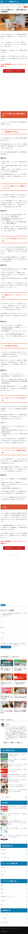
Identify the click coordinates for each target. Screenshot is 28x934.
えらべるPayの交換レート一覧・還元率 (17, 828)
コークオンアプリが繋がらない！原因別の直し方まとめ (17, 770)
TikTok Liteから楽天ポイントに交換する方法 (17, 814)
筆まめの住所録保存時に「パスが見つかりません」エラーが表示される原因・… (17, 776)
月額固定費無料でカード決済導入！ (13, 70)
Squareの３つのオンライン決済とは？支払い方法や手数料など (17, 780)
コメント (3, 616)
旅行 (2, 904)
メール (3, 632)
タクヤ (7, 724)
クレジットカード (5, 914)
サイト (2, 638)
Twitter (14, 742)
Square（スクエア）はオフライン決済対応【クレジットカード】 (17, 765)
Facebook (21, 742)
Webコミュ (14, 1)
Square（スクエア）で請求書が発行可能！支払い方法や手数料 (17, 790)
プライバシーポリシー (17, 928)
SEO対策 (3, 849)
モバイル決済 (4, 922)
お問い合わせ (3, 928)
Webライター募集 (10, 928)
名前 (2, 627)
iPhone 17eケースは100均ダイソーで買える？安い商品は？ (17, 836)
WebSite (7, 742)
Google (2, 867)
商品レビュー (4, 900)
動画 (2, 885)
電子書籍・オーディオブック (8, 896)
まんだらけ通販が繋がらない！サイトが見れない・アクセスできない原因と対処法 (17, 822)
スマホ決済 (3, 918)
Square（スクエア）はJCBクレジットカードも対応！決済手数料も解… (17, 785)
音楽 (2, 892)
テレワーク (3, 871)
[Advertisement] (14, 92)
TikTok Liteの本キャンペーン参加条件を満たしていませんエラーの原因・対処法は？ (17, 808)
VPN (2, 875)
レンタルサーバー (5, 857)
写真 (2, 888)
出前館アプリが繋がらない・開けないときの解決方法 (17, 754)
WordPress (3, 853)
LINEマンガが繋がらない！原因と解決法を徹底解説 (17, 760)
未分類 (3, 605)
